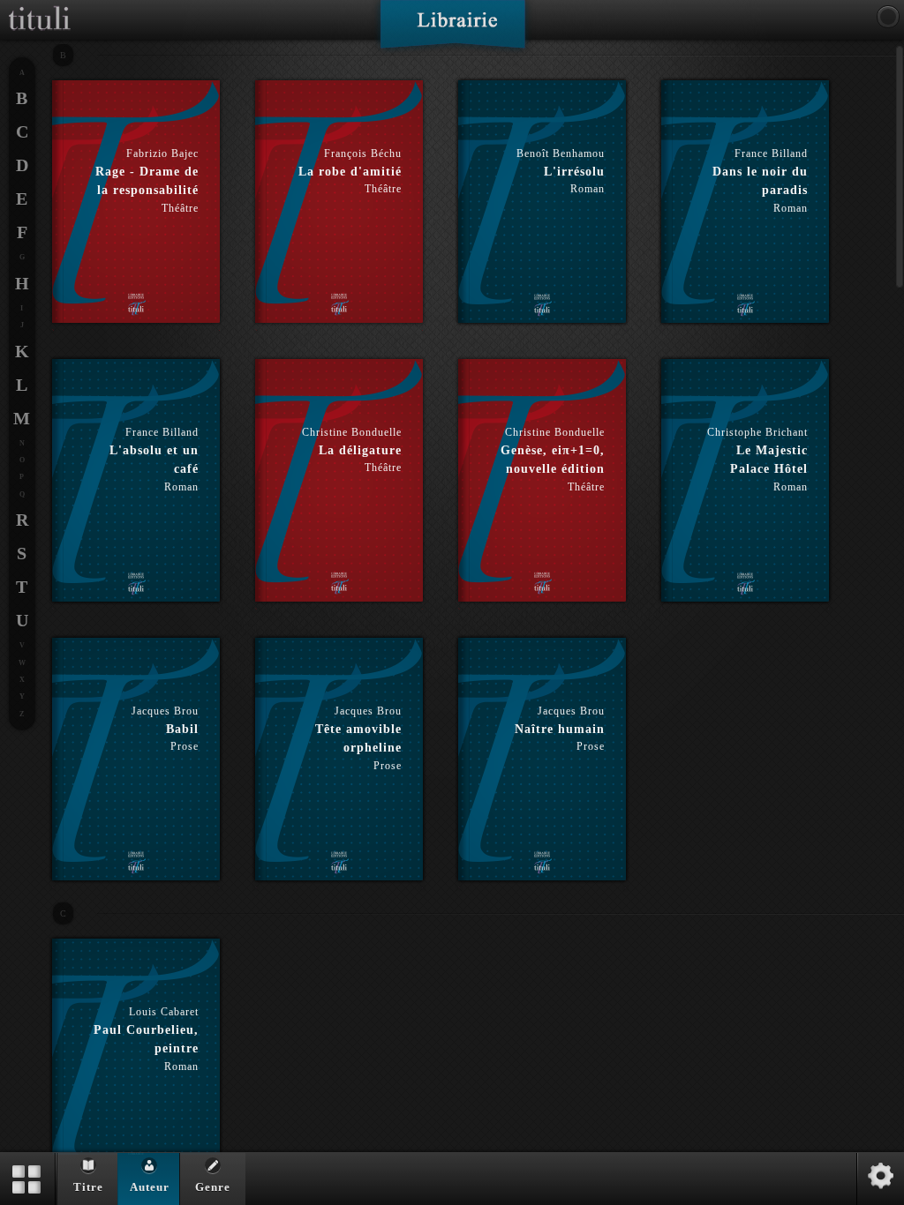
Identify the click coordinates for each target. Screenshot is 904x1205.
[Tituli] (40, 7)
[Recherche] (888, 16)
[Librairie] (452, 30)
